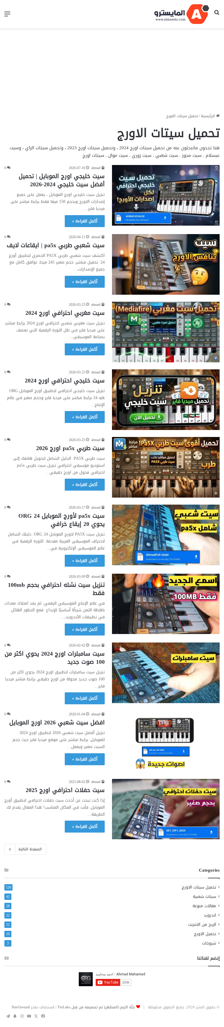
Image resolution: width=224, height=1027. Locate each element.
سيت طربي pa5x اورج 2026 (70, 448)
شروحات (209, 943)
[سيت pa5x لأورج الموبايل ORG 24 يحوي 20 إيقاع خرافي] (166, 535)
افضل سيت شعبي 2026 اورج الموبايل (57, 722)
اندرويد (210, 915)
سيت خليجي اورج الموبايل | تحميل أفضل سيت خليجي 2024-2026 (62, 180)
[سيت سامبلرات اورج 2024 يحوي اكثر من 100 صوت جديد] (166, 672)
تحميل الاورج (205, 934)
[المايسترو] (181, 14)
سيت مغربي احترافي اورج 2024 (65, 312)
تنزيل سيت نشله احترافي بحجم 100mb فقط (56, 588)
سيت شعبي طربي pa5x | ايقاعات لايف (56, 245)
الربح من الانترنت (202, 924)
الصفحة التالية (30, 849)
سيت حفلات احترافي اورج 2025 (65, 790)
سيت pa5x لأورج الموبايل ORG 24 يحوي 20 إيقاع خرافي (61, 519)
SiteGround (21, 1007)
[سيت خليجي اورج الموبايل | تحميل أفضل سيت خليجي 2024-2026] (166, 195)
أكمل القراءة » (84, 221)
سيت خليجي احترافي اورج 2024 (65, 380)
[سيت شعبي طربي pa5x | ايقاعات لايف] (166, 264)
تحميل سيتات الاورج (199, 887)
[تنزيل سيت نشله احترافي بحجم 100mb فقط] (166, 604)
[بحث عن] (217, 16)
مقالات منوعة (204, 906)
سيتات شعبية (204, 896)
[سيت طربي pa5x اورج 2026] (166, 467)
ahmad (95, 168)
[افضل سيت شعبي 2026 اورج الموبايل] (166, 741)
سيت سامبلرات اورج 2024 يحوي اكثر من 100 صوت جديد (55, 657)
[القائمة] (7, 16)
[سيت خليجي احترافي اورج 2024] (166, 399)
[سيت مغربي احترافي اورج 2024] (166, 332)
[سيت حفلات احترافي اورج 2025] (166, 809)
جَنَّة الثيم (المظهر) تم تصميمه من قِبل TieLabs (96, 1007)
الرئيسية (208, 116)
